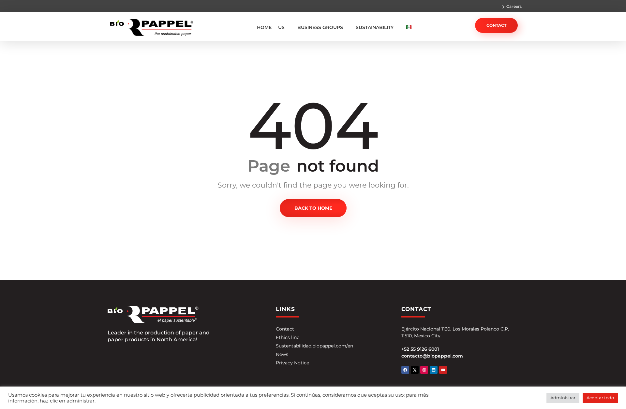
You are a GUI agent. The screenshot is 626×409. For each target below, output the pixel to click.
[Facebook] (405, 370)
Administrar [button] (562, 397)
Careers (514, 6)
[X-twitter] (415, 370)
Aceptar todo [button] (600, 397)
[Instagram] (424, 370)
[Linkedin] (434, 370)
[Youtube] (443, 370)
